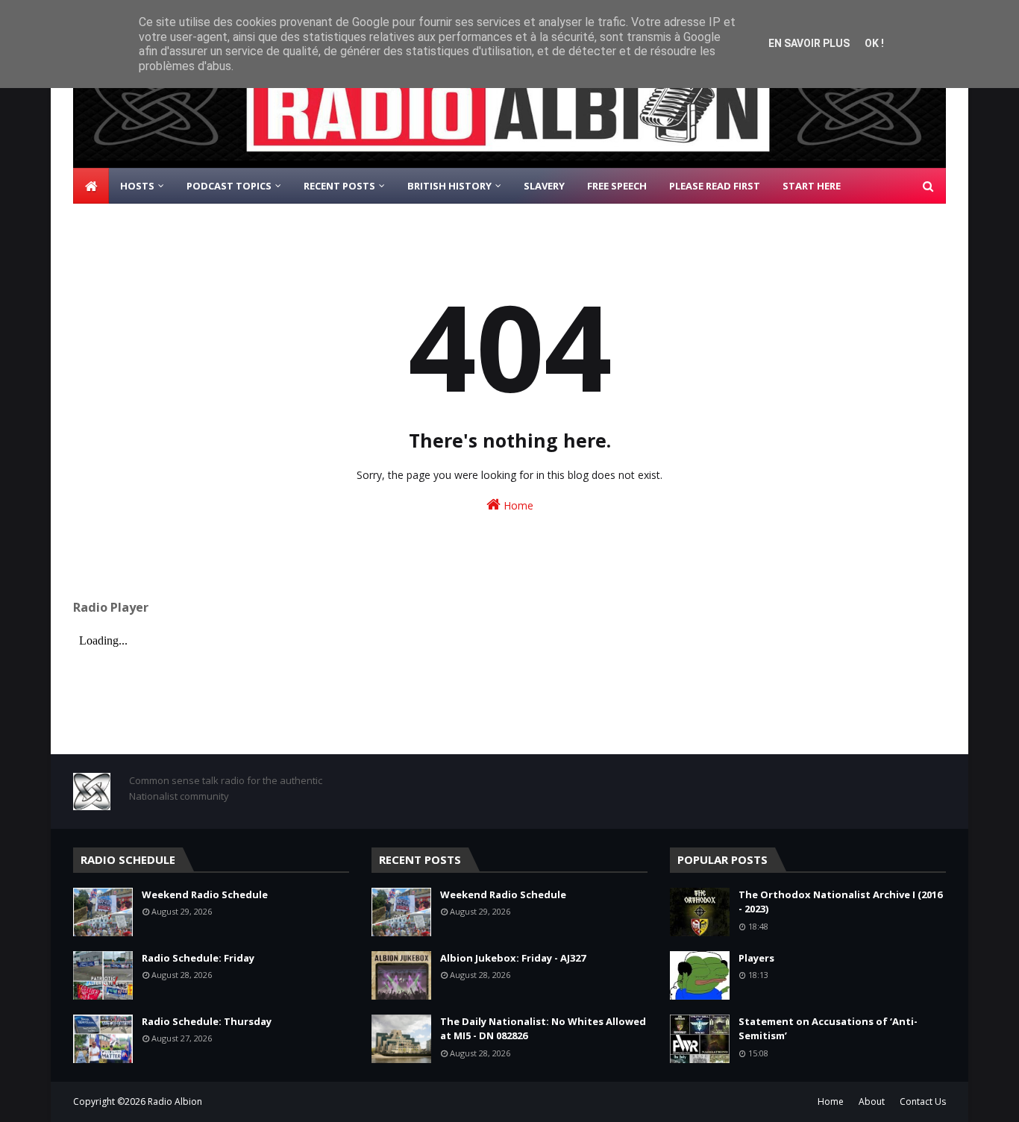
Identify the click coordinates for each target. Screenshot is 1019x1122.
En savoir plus (809, 43)
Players (756, 958)
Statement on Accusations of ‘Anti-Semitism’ (828, 1029)
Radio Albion (175, 1101)
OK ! (874, 43)
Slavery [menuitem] (544, 185)
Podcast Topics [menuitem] (229, 185)
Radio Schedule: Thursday (207, 1021)
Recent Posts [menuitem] (339, 185)
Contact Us (923, 1101)
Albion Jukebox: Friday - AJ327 (513, 958)
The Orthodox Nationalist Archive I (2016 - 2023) (840, 902)
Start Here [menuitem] (812, 185)
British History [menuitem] (449, 185)
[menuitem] (91, 186)
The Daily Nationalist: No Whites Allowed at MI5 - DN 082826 (543, 1029)
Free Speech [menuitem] (617, 185)
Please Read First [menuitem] (714, 185)
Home (517, 505)
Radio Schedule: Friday (198, 958)
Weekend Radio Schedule (205, 894)
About (872, 1101)
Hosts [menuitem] (137, 185)
